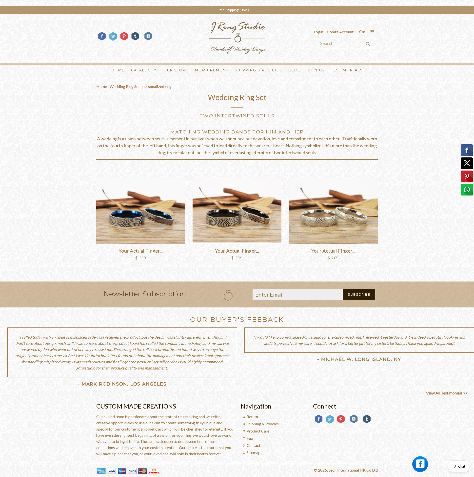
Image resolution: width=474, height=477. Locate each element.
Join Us (316, 70)
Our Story (175, 70)
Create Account (340, 31)
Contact (253, 445)
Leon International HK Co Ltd (353, 470)
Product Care (258, 431)
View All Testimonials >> (447, 392)
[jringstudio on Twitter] (112, 40)
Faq (250, 438)
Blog (295, 70)
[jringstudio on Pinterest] (124, 40)
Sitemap (253, 452)
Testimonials (347, 70)
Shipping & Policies (258, 70)
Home (118, 70)
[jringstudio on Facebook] (101, 40)
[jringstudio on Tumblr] (135, 40)
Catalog (141, 70)
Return (252, 416)
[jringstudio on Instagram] (148, 42)
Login (318, 31)
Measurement (211, 70)
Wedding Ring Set (125, 86)
